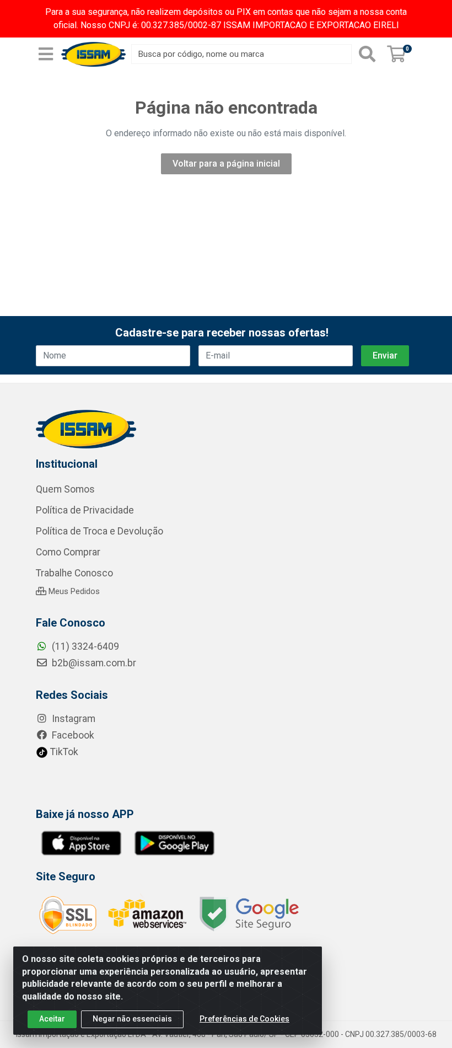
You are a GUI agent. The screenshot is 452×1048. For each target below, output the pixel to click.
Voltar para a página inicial (226, 163)
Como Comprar (68, 552)
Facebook (72, 735)
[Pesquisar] (367, 54)
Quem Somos (65, 489)
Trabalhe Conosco (74, 573)
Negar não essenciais (132, 1018)
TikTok (63, 751)
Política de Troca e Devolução (99, 531)
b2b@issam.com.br (93, 663)
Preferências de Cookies (244, 1018)
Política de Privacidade (85, 510)
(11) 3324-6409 (84, 646)
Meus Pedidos (73, 591)
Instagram (72, 718)
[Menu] (46, 54)
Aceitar (52, 1018)
